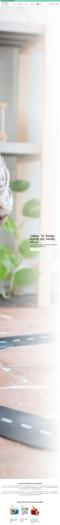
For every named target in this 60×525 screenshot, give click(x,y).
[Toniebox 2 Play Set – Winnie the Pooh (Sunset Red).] (35, 511)
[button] (57, 4)
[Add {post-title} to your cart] (16, 513)
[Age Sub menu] (28, 4)
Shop (14, 4)
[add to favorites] (17, 507)
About (32, 4)
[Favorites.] (54, 4)
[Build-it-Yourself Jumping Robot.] (14, 511)
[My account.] (52, 4)
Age (26, 4)
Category (19, 4)
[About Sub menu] (34, 4)
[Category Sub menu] (22, 4)
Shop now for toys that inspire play (38, 249)
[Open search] (49, 4)
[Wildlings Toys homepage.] (5, 4)
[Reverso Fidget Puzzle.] (25, 511)
